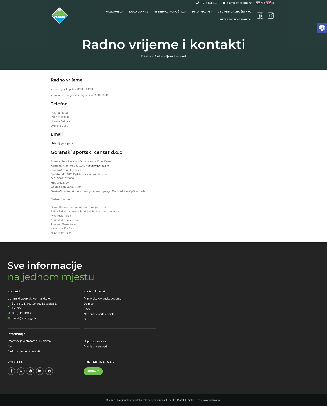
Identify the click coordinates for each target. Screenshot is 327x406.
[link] (322, 28)
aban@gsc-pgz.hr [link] (98, 165)
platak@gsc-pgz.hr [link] (62, 143)
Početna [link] (146, 56)
